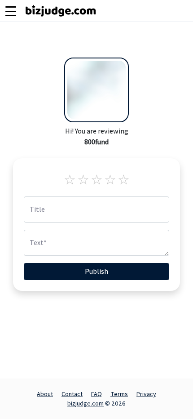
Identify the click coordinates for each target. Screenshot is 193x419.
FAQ (96, 394)
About (45, 394)
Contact (72, 394)
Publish (96, 271)
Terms (119, 394)
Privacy (146, 394)
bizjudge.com (85, 403)
